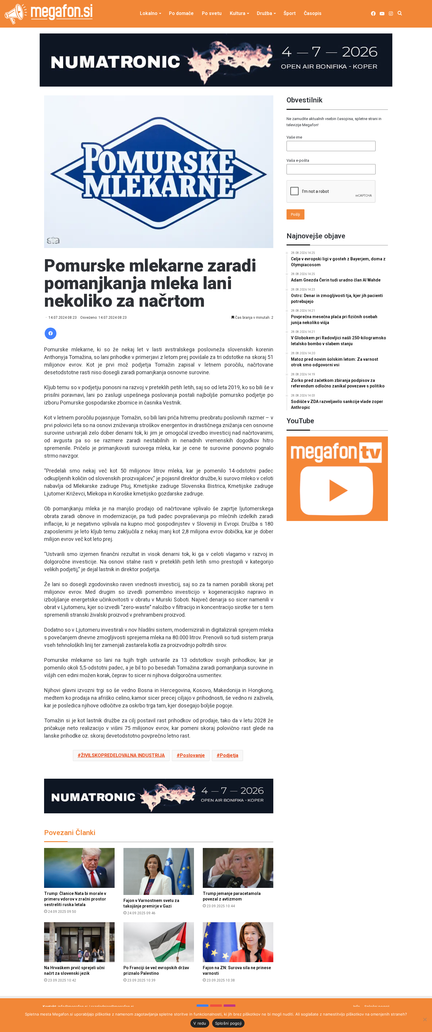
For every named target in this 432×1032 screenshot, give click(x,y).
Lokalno (149, 13)
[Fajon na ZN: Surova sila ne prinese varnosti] (238, 942)
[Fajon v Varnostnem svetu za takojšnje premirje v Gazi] (158, 871)
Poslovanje (192, 755)
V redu (199, 1023)
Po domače (181, 13)
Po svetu (212, 13)
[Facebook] (50, 333)
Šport (290, 13)
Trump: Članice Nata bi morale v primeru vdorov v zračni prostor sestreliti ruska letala (75, 899)
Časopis (313, 13)
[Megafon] (48, 14)
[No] (425, 1019)
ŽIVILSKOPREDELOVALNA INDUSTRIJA (123, 755)
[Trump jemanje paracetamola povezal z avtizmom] (238, 868)
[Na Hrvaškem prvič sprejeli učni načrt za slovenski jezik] (79, 942)
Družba (264, 13)
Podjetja (229, 755)
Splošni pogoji (228, 1023)
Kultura (237, 13)
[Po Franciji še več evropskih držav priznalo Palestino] (158, 942)
